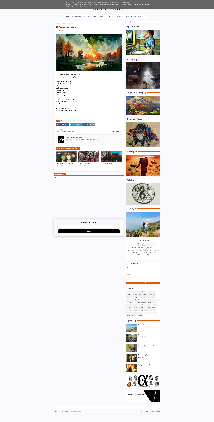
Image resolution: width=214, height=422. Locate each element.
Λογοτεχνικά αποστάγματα (140, 302)
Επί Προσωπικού (71, 120)
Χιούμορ (133, 315)
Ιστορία (129, 299)
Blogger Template (77, 411)
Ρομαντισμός (147, 310)
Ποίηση (79, 120)
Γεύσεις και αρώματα (149, 292)
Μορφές (129, 305)
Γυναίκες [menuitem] (95, 16)
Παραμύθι (129, 307)
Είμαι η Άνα (142, 325)
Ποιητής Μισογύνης (150, 307)
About (147, 411)
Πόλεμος (141, 310)
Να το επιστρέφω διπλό (84, 163)
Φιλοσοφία (153, 312)
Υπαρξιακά (147, 312)
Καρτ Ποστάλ (136, 299)
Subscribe (89, 231)
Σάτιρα (153, 310)
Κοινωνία (151, 299)
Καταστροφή (144, 299)
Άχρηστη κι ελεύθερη (145, 365)
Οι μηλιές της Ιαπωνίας (146, 345)
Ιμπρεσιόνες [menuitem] (86, 16)
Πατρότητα (136, 307)
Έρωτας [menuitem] (102, 16)
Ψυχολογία (139, 315)
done (64, 23)
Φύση (85, 120)
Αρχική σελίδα (59, 23)
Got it (147, 4)
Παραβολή (155, 305)
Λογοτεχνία (129, 302)
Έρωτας (129, 292)
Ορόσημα (148, 305)
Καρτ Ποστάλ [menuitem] (111, 16)
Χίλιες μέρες (142, 335)
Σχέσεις (136, 312)
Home (142, 411)
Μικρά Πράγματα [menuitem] (131, 16)
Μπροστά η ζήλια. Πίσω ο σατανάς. (64, 163)
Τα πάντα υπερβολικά (106, 163)
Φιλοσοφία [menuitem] (120, 16)
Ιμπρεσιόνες (142, 297)
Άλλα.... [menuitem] (140, 16)
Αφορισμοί (140, 292)
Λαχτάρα (157, 299)
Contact (152, 411)
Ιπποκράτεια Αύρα (151, 297)
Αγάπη (63, 120)
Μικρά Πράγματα (152, 302)
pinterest (158, 411)
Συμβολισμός (130, 312)
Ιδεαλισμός (135, 297)
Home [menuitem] (68, 16)
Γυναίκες (129, 294)
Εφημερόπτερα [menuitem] (76, 16)
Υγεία (141, 312)
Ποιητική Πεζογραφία (132, 310)
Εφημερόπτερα (151, 294)
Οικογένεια (142, 305)
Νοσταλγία (135, 305)
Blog (65, 411)
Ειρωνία (135, 294)
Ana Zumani (61, 30)
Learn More (139, 4)
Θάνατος (129, 297)
